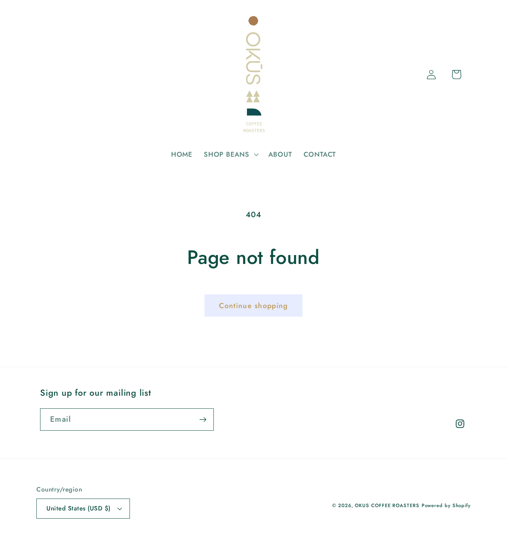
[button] (230, 154)
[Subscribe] (202, 419)
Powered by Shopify (446, 505)
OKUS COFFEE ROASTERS (387, 505)
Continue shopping (253, 305)
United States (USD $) (78, 508)
